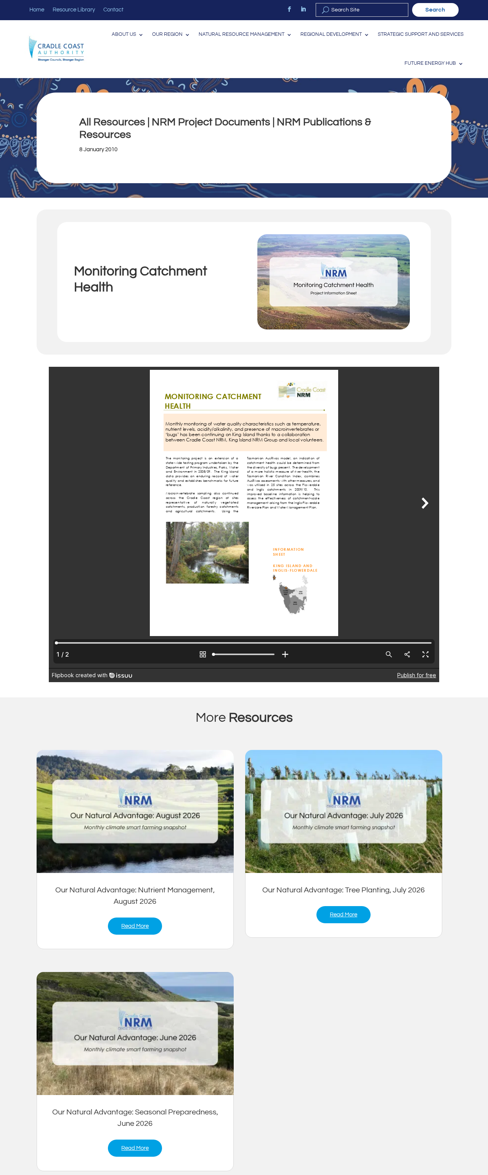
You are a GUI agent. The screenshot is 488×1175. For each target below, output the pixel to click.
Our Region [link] (167, 34)
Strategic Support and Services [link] (421, 34)
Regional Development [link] (331, 34)
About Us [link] (124, 34)
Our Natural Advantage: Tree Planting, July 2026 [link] (343, 890)
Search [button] (435, 10)
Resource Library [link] (74, 10)
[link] (289, 9)
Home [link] (36, 10)
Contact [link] (113, 10)
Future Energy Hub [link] (430, 63)
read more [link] (135, 926)
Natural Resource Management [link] (241, 34)
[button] (480, 1119)
